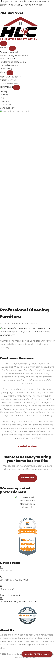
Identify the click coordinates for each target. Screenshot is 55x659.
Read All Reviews (27, 446)
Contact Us (27, 478)
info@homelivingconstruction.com (18, 602)
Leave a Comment (29, 323)
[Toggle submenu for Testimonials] (16, 87)
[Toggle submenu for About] (10, 72)
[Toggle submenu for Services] (12, 48)
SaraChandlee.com (31, 657)
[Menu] (3, 43)
